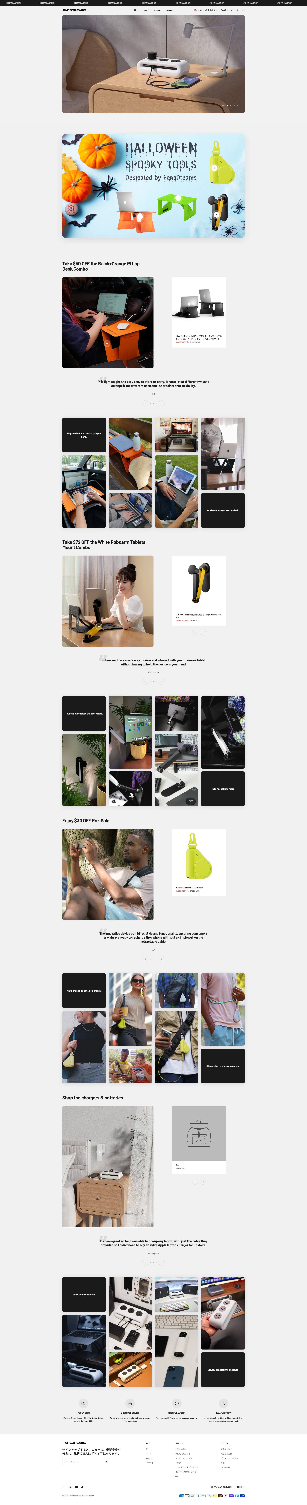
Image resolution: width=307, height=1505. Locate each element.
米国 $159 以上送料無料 (34, 3)
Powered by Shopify (86, 1496)
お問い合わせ (181, 1449)
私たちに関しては (183, 1453)
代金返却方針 (226, 1453)
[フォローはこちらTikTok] (82, 1487)
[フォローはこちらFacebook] (64, 1487)
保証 (222, 1462)
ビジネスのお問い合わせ (185, 1471)
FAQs (177, 1476)
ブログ (146, 10)
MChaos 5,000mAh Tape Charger (189, 888)
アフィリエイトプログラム (186, 1467)
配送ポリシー (226, 1449)
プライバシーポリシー (230, 1458)
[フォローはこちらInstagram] (70, 1487)
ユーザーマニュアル (183, 1458)
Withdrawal (225, 1467)
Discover (80, 100)
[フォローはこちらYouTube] (76, 1487)
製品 (177, 1165)
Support (157, 10)
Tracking (169, 10)
